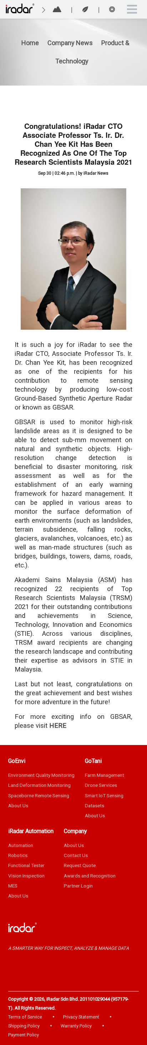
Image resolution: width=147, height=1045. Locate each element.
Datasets (94, 805)
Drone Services (101, 785)
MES (12, 886)
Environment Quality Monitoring (41, 775)
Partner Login (78, 886)
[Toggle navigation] (132, 9)
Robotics (17, 855)
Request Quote (80, 865)
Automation (20, 845)
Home (30, 43)
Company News (70, 43)
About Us (18, 805)
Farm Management (104, 775)
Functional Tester (26, 865)
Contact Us (76, 855)
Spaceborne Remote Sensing (38, 795)
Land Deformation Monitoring (39, 785)
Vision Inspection (26, 876)
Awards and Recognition (90, 876)
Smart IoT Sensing (104, 795)
